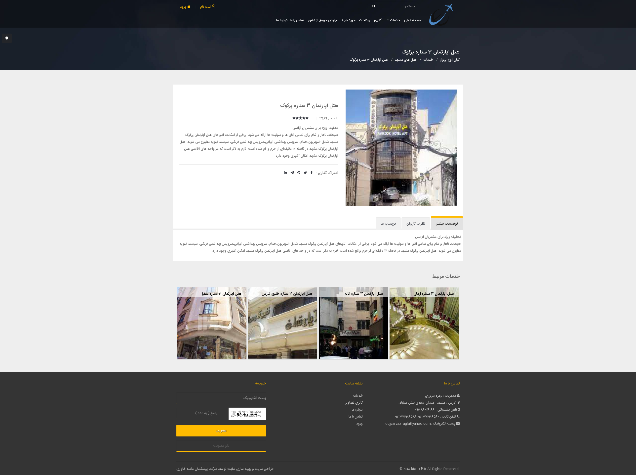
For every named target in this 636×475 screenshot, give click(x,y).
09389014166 (425, 410)
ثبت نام (206, 7)
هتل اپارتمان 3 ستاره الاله (364, 294)
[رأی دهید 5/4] (297, 119)
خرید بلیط (348, 20)
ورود (184, 7)
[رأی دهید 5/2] (303, 119)
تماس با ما (297, 20)
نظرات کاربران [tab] (415, 224)
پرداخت (364, 20)
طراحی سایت (264, 469)
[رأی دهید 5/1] (307, 119)
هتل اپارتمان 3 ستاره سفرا (221, 294)
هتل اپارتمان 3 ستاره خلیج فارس (287, 294)
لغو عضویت (221, 446)
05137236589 (406, 417)
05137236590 (428, 417)
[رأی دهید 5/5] (294, 119)
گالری (378, 20)
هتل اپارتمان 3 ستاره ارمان (433, 294)
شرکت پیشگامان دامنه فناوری (196, 469)
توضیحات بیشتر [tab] (447, 224)
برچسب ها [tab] (388, 224)
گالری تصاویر (354, 403)
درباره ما (281, 20)
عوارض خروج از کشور (323, 20)
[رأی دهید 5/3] (300, 119)
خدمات (394, 20)
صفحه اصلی (412, 20)
